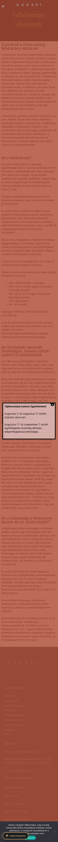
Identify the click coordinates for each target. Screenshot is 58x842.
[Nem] (54, 831)
